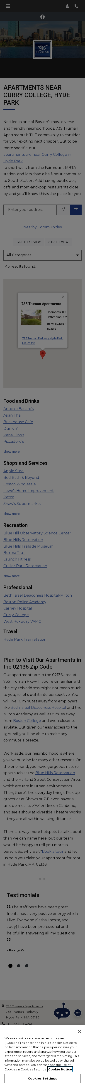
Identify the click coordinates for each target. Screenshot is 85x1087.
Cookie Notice (60, 1069)
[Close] (80, 1032)
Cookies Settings (42, 1078)
